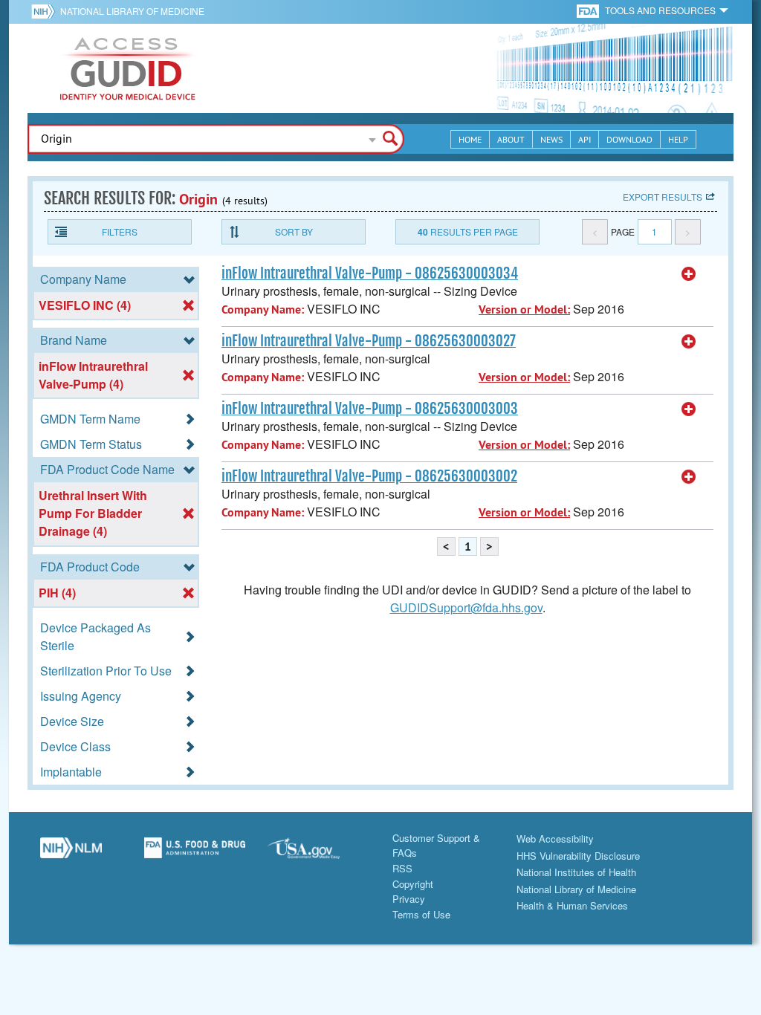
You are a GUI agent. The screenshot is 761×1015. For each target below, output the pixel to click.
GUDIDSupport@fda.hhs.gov (466, 607)
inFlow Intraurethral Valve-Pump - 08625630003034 (369, 273)
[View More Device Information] (688, 274)
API (584, 139)
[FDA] (589, 10)
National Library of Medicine (132, 10)
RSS (402, 868)
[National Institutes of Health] (45, 11)
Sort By (294, 231)
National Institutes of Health (576, 872)
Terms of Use (421, 914)
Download (629, 139)
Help (678, 139)
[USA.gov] (318, 853)
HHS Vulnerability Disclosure (578, 856)
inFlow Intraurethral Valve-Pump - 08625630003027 (368, 341)
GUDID (128, 68)
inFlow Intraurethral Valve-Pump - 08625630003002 (369, 476)
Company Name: (262, 309)
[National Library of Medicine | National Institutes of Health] (71, 853)
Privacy (408, 899)
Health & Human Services (572, 905)
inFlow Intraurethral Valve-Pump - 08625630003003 (369, 409)
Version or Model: (524, 309)
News (551, 139)
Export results (662, 196)
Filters (119, 231)
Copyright (412, 884)
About (511, 139)
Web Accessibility (555, 838)
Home (470, 139)
